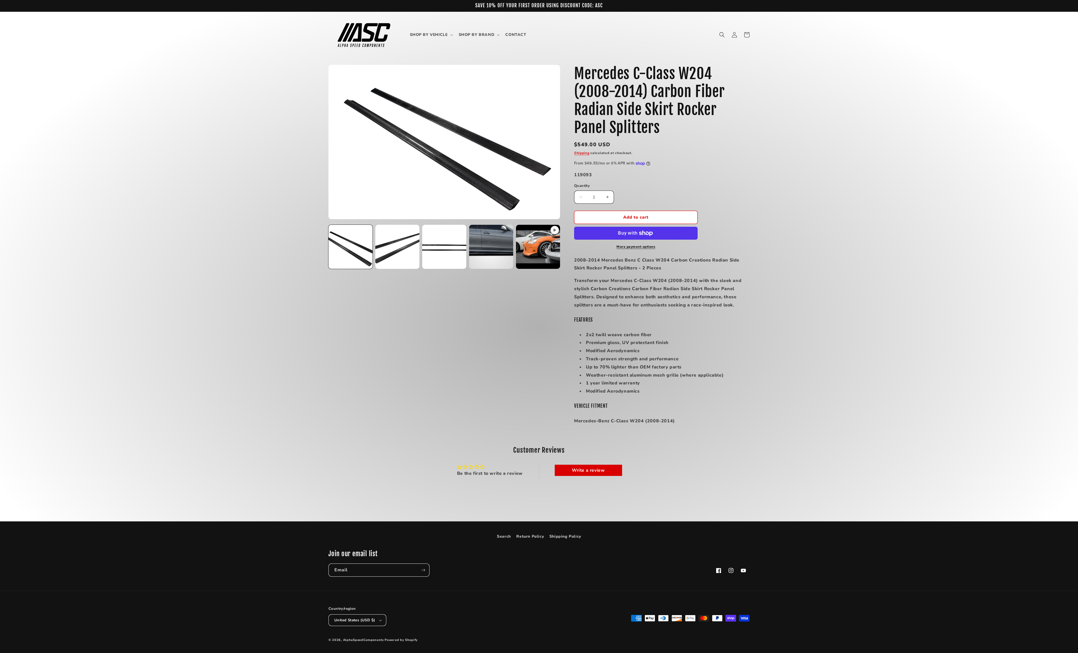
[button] (430, 35)
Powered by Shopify (401, 640)
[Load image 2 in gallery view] (397, 247)
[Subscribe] (423, 570)
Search (504, 536)
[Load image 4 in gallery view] (491, 247)
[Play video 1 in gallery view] (538, 247)
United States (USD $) (354, 620)
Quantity (582, 185)
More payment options (635, 246)
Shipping (582, 153)
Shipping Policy (565, 536)
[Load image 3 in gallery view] (444, 247)
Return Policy (530, 536)
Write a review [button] (588, 470)
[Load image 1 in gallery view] (350, 247)
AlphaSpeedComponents (363, 640)
